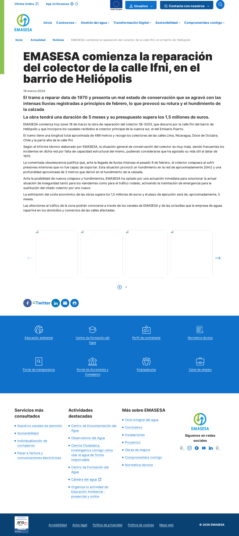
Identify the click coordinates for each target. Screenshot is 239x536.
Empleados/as (146, 369)
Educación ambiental (39, 337)
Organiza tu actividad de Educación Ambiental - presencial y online (89, 491)
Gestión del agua (94, 22)
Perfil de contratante (146, 337)
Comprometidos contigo (203, 22)
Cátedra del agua (84, 479)
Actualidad (37, 40)
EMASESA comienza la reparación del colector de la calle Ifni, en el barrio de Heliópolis (130, 40)
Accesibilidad (58, 525)
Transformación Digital (131, 22)
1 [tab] (119, 287)
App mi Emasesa (57, 3)
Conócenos (65, 22)
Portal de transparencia (39, 369)
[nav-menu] (151, 6)
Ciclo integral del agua (142, 420)
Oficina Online (24, 3)
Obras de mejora (137, 450)
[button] (220, 4)
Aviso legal (79, 525)
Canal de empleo (200, 369)
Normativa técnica (200, 337)
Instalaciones (135, 435)
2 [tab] (126, 287)
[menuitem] (141, 5)
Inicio (48, 22)
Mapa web (166, 525)
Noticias (58, 40)
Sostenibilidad (166, 22)
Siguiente (217, 257)
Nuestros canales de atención (39, 426)
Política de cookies (141, 525)
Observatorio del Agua (88, 438)
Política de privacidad (107, 525)
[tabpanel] (56, 253)
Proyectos (132, 442)
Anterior (29, 257)
